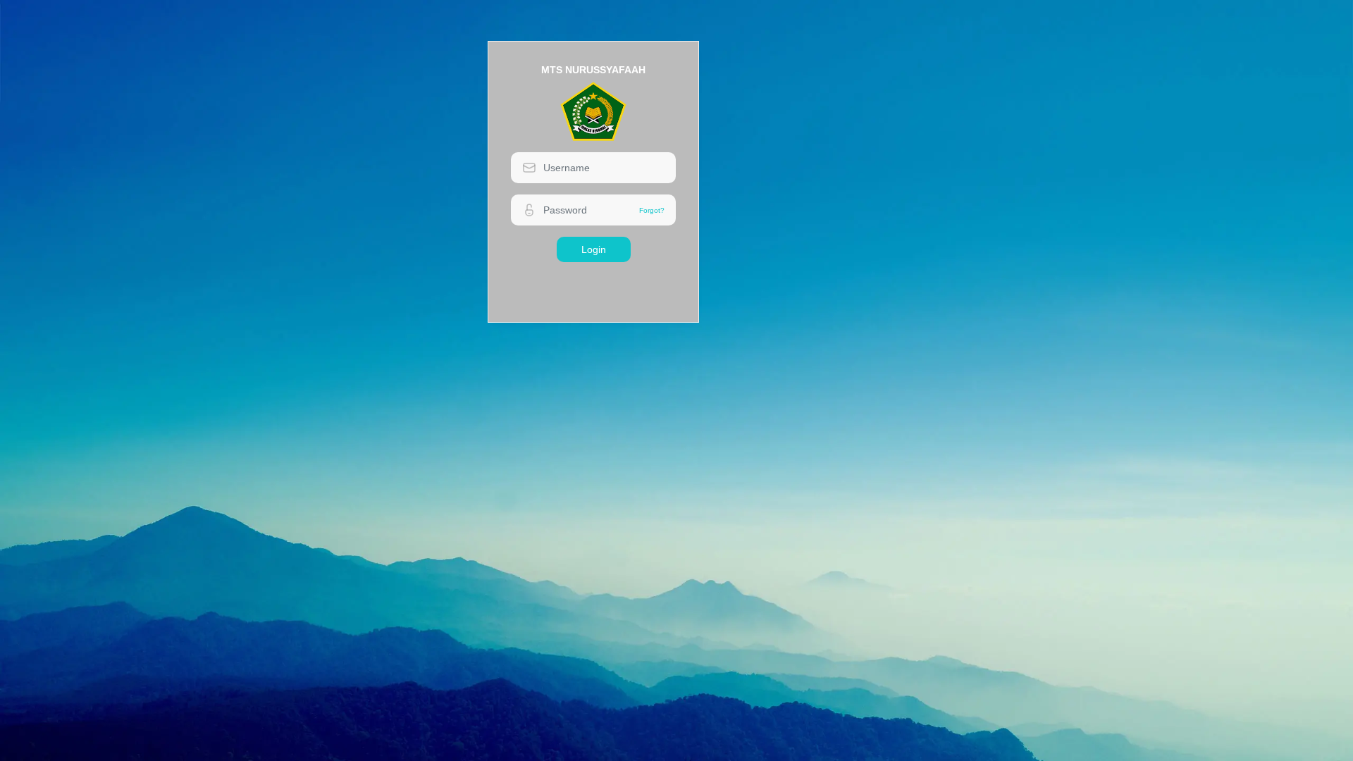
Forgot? (652, 210)
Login (593, 249)
